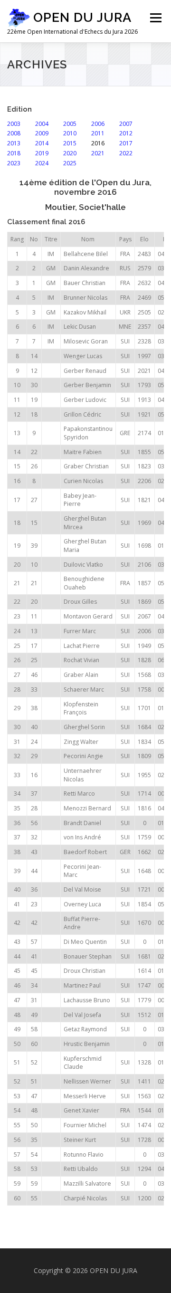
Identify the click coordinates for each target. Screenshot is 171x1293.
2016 (97, 143)
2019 (41, 153)
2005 (69, 124)
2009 (41, 133)
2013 (13, 143)
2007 (125, 124)
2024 (41, 163)
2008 (13, 133)
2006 (97, 124)
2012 (125, 133)
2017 (125, 143)
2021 (97, 153)
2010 (69, 133)
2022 (125, 153)
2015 (69, 143)
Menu (155, 18)
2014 (41, 143)
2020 (69, 153)
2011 (97, 133)
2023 (13, 163)
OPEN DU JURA (82, 17)
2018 (13, 153)
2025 (69, 163)
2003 (13, 124)
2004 (41, 124)
